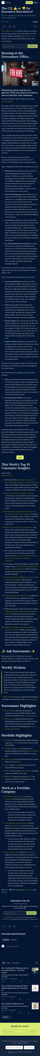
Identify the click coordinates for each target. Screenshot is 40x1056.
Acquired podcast (31, 699)
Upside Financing (32, 751)
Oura (30, 776)
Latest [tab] (8, 963)
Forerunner (12, 31)
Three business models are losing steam (18, 527)
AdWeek (8, 771)
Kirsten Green (10, 719)
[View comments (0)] (10, 26)
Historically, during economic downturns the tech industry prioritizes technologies (20, 512)
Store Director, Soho (12, 852)
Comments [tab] (6, 940)
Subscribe (29, 2)
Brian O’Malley (8, 697)
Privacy (35, 1041)
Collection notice (22, 1043)
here (13, 658)
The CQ (4, 31)
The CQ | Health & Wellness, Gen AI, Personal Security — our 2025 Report (15, 970)
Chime (14, 743)
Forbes (7, 765)
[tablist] (9, 940)
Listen (36, 22)
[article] (20, 974)
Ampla (19, 748)
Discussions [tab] (15, 963)
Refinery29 (10, 776)
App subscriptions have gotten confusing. (19, 493)
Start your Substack (15, 1047)
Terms (14, 1043)
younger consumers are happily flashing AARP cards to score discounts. (21, 481)
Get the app (29, 1047)
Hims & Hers (25, 771)
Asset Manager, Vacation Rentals (16, 823)
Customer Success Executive (14, 796)
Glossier (29, 852)
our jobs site (28, 890)
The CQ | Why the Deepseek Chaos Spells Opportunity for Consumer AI (14, 988)
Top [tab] (4, 963)
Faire (16, 765)
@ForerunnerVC (6, 475)
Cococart (8, 799)
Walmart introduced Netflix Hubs (16, 595)
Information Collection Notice (19, 919)
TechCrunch (9, 759)
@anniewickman (7, 101)
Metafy (18, 762)
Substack (11, 1052)
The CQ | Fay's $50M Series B (12, 1004)
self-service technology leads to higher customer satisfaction (21, 567)
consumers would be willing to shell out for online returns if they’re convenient (21, 558)
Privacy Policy (34, 919)
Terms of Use (29, 917)
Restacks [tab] (13, 940)
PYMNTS (8, 740)
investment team (29, 36)
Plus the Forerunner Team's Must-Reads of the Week (15, 976)
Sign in (36, 2)
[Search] (37, 963)
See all (5, 1017)
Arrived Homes (16, 825)
